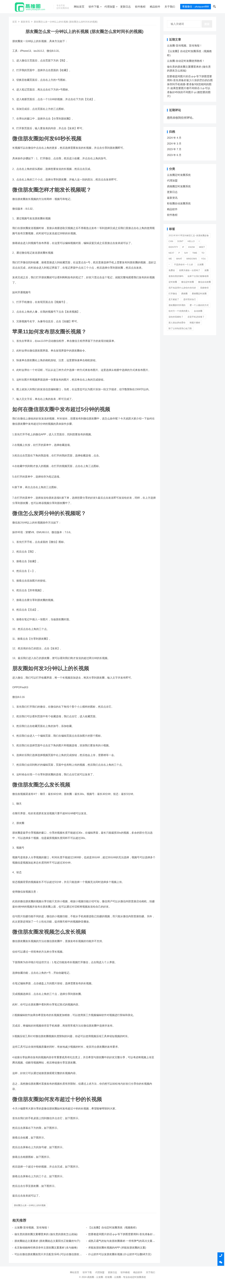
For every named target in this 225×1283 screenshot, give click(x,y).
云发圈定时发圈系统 (179, 174)
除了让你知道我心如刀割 (180, 328)
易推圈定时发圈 (199, 293)
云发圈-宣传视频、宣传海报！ (32, 1227)
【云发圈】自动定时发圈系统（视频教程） (113, 1227)
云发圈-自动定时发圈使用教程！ (186, 60)
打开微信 (173, 293)
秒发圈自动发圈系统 (179, 203)
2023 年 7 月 (174, 149)
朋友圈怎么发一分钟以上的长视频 (30, 1205)
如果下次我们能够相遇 (198, 276)
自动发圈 (198, 311)
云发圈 (200, 264)
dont (180, 241)
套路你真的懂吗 (176, 276)
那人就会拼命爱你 (177, 322)
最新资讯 (25, 21)
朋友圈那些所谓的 (177, 305)
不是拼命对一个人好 (183, 264)
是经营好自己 (189, 299)
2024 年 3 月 (174, 143)
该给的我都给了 (176, 317)
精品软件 (155, 6)
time (194, 253)
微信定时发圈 (187, 282)
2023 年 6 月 (174, 154)
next (171, 253)
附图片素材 (195, 322)
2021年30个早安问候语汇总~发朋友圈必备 (189, 235)
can (171, 241)
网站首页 (79, 6)
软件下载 (94, 6)
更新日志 (125, 6)
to (202, 253)
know (191, 247)
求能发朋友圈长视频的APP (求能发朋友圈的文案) (117, 1247)
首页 (14, 21)
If (183, 247)
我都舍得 (204, 288)
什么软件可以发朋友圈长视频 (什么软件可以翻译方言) (119, 1254)
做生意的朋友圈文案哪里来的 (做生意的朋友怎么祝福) (46, 1234)
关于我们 (170, 6)
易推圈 (184, 293)
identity (173, 247)
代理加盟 (109, 6)
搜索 (207, 24)
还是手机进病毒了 (196, 317)
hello (191, 241)
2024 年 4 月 (174, 137)
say (186, 253)
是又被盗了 (174, 299)
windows (191, 259)
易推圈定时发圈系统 (179, 186)
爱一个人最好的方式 (199, 305)
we (170, 259)
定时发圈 (173, 282)
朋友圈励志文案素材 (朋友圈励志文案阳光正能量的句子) (47, 1240)
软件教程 (140, 6)
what (179, 259)
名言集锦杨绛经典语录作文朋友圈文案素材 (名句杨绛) (46, 1247)
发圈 (206, 270)
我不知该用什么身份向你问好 (182, 288)
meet (202, 247)
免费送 (172, 270)
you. (203, 259)
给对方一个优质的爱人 (179, 311)
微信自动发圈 (204, 282)
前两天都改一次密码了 (189, 270)
